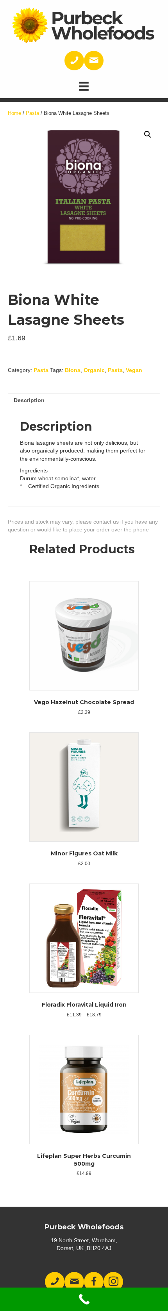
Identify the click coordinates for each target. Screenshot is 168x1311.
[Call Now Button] (84, 1299)
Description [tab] (29, 400)
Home (14, 113)
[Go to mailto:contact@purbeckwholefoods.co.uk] (94, 60)
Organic (94, 370)
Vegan (134, 370)
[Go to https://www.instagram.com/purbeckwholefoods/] (113, 1281)
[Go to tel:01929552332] (74, 60)
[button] (148, 134)
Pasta (32, 113)
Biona (72, 370)
